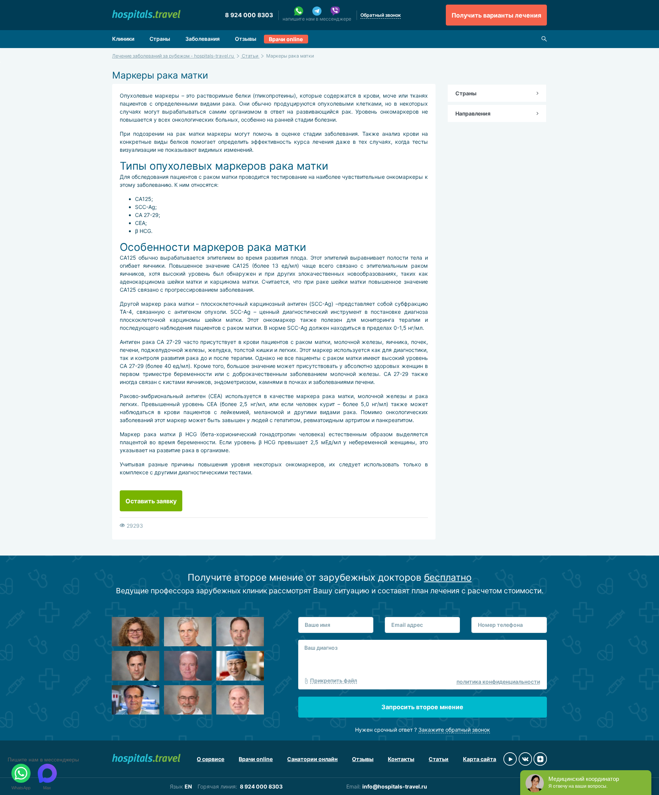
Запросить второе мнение (422, 707)
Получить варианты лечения (496, 15)
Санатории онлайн (312, 759)
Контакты (401, 759)
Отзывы (245, 38)
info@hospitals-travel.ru (394, 786)
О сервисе (210, 759)
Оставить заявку (151, 501)
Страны (159, 38)
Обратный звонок (380, 15)
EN (188, 786)
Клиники (123, 38)
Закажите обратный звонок (454, 729)
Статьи (438, 759)
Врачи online (286, 39)
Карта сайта (479, 759)
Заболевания (202, 38)
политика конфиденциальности (498, 681)
